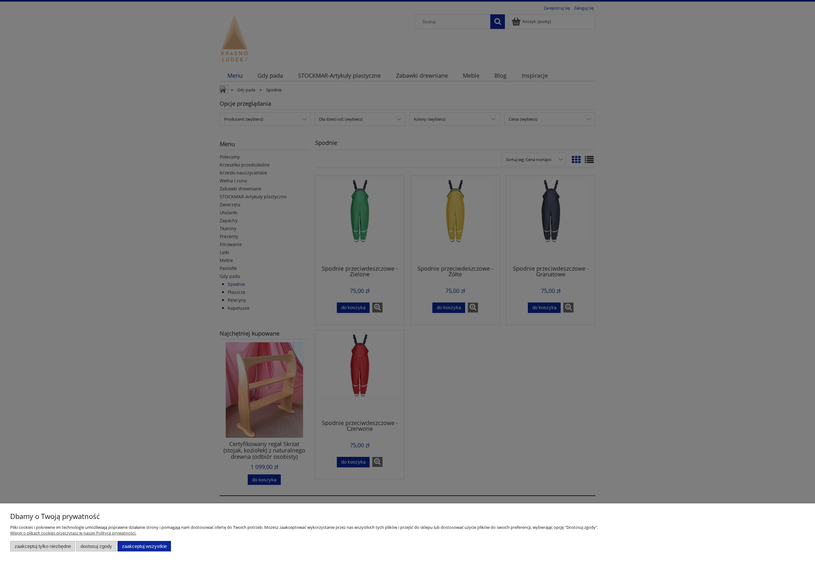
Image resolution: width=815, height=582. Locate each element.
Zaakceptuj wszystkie (144, 546)
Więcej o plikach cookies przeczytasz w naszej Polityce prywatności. (73, 533)
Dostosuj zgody (96, 546)
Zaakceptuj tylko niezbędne (43, 546)
